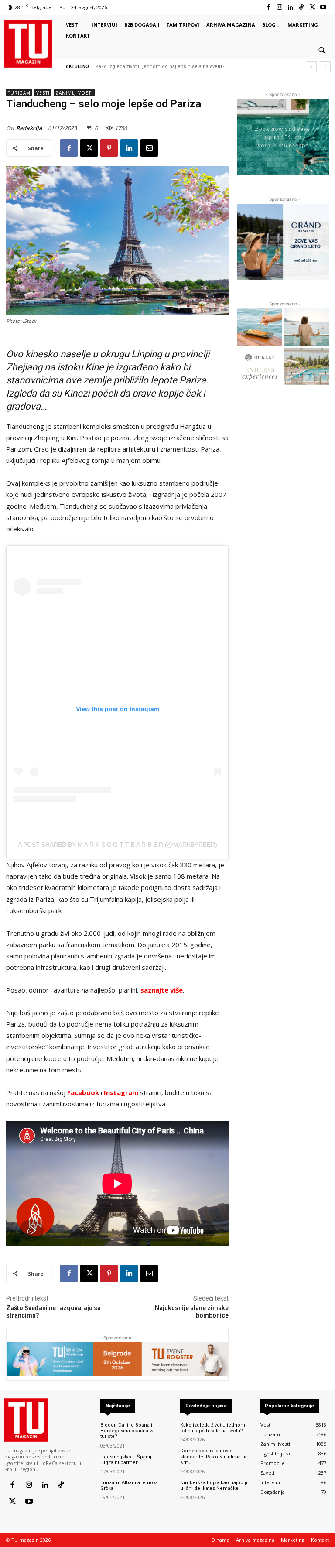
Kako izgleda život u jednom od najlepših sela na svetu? (160, 66)
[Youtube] (323, 7)
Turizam (19, 93)
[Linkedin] (290, 7)
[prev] (311, 66)
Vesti (43, 93)
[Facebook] (268, 7)
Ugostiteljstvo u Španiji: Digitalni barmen (127, 1459)
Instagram (121, 1092)
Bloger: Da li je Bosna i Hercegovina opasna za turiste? (127, 1430)
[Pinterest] (109, 148)
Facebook (83, 1092)
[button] (321, 50)
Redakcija (29, 128)
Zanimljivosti (74, 93)
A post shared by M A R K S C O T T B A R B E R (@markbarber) (117, 844)
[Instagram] (279, 7)
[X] (312, 7)
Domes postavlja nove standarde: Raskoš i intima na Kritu (214, 1456)
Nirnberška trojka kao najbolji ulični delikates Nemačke (213, 1485)
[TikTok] (301, 7)
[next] (325, 66)
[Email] (149, 148)
